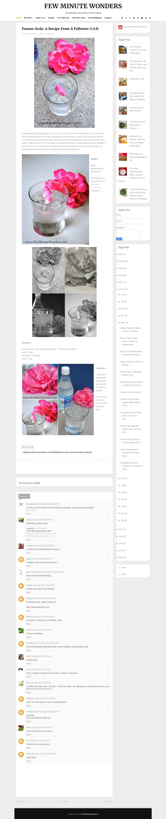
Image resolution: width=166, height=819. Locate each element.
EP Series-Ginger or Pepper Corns (40, 536)
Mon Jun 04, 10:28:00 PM (45, 754)
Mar (123, 309)
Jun (122, 478)
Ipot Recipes (63, 18)
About (123, 574)
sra (27, 669)
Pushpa (29, 546)
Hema (29, 727)
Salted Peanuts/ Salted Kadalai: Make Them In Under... (130, 402)
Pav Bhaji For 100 (137, 79)
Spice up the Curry (34, 572)
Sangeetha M (32, 504)
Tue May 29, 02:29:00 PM (41, 683)
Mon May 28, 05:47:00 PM (41, 520)
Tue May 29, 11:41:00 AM (40, 669)
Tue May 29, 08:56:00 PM (49, 712)
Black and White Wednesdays (98, 184)
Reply (28, 514)
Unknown (30, 598)
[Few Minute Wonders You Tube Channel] (120, 27)
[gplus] (130, 18)
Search (108, 18)
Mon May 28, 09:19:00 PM (45, 598)
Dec (123, 520)
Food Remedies (95, 18)
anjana (29, 617)
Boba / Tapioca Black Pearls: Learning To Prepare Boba (129, 341)
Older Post (108, 802)
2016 (121, 550)
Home (18, 18)
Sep (123, 499)
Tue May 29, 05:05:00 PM (45, 698)
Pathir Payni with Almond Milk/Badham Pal (138, 157)
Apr (122, 316)
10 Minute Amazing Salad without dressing (137, 125)
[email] (142, 18)
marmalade (58, 133)
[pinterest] (150, 18)
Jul (122, 485)
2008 (121, 261)
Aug (123, 492)
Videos (51, 18)
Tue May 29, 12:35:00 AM (42, 630)
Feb (123, 302)
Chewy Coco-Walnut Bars (130, 392)
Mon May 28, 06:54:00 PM (53, 572)
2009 (121, 268)
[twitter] (122, 18)
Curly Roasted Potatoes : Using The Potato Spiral (138, 50)
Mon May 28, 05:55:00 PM (43, 546)
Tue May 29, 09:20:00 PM (42, 727)
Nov (123, 513)
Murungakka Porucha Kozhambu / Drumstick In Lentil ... (131, 466)
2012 (121, 289)
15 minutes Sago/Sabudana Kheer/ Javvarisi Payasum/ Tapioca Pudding (131, 174)
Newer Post (21, 802)
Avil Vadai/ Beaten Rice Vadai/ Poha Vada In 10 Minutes (137, 96)
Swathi (29, 585)
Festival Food (78, 18)
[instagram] (134, 18)
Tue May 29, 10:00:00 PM (39, 741)
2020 (121, 557)
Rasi (28, 683)
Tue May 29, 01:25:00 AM (48, 643)
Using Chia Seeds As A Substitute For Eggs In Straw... (130, 452)
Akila (28, 559)
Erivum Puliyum (40, 528)
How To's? (40, 18)
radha (28, 630)
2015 (121, 543)
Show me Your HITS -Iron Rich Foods (41, 533)
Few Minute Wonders (83, 6)
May (123, 323)
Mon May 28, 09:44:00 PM (43, 617)
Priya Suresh (32, 643)
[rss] (138, 18)
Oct (122, 506)
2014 (121, 537)
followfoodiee (32, 712)
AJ (27, 741)
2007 (121, 254)
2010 (121, 275)
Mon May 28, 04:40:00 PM (49, 504)
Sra (100, 191)
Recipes (28, 18)
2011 (121, 282)
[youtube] (146, 18)
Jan (122, 295)
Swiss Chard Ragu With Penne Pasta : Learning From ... (130, 429)
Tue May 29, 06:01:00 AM (41, 656)
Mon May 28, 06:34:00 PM (41, 559)
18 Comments (49, 34)
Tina (28, 656)
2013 (121, 529)
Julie (28, 520)
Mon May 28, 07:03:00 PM (43, 585)
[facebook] (126, 18)
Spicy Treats (31, 510)
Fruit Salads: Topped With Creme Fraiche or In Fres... (130, 416)
